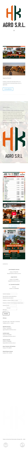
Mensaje (5, 309)
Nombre (4, 294)
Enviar (6, 314)
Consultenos (8, 89)
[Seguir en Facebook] (22, 34)
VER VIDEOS (14, 226)
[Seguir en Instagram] (24, 34)
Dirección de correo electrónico (9, 296)
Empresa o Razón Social (8, 302)
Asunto (4, 305)
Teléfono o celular (7, 300)
